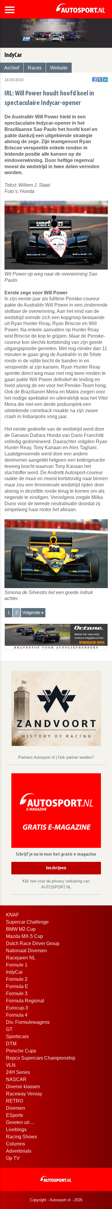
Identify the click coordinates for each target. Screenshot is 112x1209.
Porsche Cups (21, 1050)
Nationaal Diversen (26, 950)
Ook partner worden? (76, 757)
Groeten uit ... (20, 1122)
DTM (11, 1043)
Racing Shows (21, 1136)
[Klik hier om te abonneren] (56, 811)
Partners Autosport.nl (37, 757)
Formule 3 (16, 993)
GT (9, 1029)
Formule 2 (16, 979)
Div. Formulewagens (28, 1022)
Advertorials (18, 1151)
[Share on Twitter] (99, 79)
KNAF (12, 914)
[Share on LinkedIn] (105, 79)
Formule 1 (16, 964)
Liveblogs (16, 1129)
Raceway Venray (24, 1093)
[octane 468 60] (56, 636)
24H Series (18, 1072)
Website (58, 67)
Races (35, 67)
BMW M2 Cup (21, 929)
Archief (11, 67)
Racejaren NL (21, 957)
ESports (14, 1115)
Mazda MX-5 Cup (24, 936)
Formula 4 (16, 1015)
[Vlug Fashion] (56, 708)
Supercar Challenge (27, 921)
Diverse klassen (23, 1086)
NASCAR (16, 1079)
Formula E (17, 986)
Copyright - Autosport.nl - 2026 (56, 1200)
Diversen (15, 1108)
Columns (15, 1143)
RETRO (14, 1100)
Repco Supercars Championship (40, 1057)
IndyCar (14, 972)
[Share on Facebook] (94, 79)
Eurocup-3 (17, 1007)
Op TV (13, 1158)
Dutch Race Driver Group (32, 943)
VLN (11, 1065)
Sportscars (17, 1036)
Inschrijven (56, 868)
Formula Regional (25, 1000)
